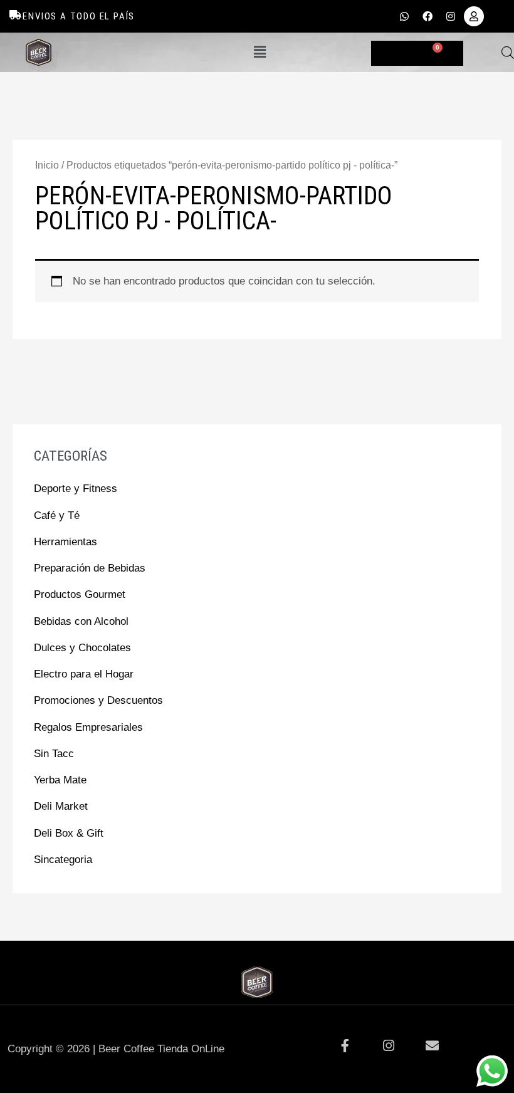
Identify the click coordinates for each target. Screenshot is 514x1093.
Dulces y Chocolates (82, 648)
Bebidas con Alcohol (81, 621)
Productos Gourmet (79, 594)
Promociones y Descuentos (98, 700)
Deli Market (61, 806)
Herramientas (65, 542)
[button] (259, 52)
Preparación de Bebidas (89, 568)
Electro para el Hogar (84, 674)
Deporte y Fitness (75, 488)
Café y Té (57, 515)
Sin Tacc (54, 754)
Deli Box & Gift (68, 833)
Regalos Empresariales (88, 727)
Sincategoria (63, 860)
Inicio (47, 165)
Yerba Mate (60, 780)
